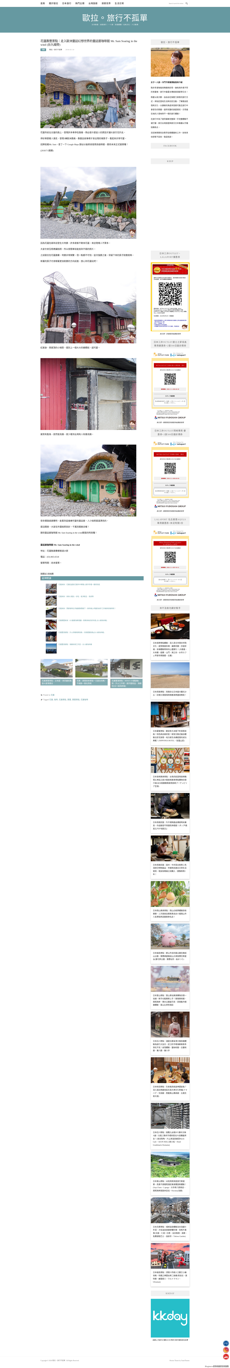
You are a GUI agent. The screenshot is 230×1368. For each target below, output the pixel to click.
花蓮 (43, 49)
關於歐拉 (53, 3)
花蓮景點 (62, 700)
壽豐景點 (76, 700)
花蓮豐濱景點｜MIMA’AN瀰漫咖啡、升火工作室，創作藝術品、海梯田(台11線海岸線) (126, 683)
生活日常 (119, 3)
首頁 (42, 3)
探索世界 (106, 3)
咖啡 (56, 700)
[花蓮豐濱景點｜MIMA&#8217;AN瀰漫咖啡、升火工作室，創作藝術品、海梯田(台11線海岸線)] (126, 668)
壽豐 (69, 700)
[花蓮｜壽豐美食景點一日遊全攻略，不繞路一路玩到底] (91, 668)
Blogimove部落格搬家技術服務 (217, 1366)
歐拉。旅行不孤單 (115, 18)
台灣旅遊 (93, 3)
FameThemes (185, 1360)
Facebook (170, 146)
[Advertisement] (170, 207)
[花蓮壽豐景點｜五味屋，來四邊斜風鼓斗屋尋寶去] (56, 668)
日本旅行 (66, 3)
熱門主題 (80, 3)
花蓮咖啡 (84, 700)
